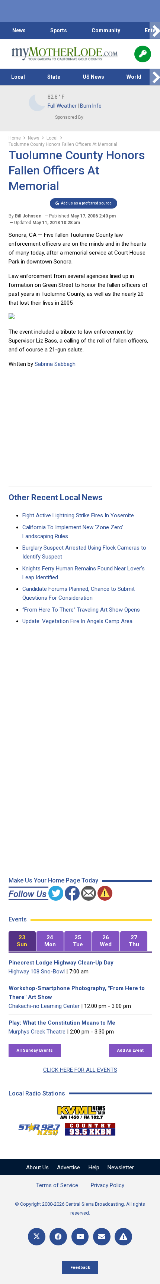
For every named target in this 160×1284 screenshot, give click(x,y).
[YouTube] (80, 1236)
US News (93, 77)
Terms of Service (57, 1185)
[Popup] (142, 54)
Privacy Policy (107, 1185)
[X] (36, 1236)
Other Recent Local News (56, 497)
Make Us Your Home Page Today (53, 880)
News (19, 30)
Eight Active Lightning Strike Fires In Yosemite (78, 515)
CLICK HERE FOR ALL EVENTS (80, 1070)
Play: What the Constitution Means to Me (62, 1022)
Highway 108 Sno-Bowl (37, 971)
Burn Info (91, 106)
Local (18, 77)
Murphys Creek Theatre (37, 1031)
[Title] (123, 1236)
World (134, 77)
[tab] (22, 941)
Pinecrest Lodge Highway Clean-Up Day (61, 962)
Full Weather (62, 106)
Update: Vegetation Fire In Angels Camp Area (77, 621)
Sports (58, 30)
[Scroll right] (155, 30)
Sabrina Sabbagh (55, 364)
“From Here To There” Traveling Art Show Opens (81, 609)
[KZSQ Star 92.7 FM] (36, 1127)
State (53, 77)
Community (106, 30)
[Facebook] (58, 1236)
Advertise (68, 1167)
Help (94, 1167)
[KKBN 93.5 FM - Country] (89, 1127)
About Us (37, 1167)
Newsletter (121, 1167)
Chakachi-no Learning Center (44, 1006)
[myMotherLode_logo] (64, 53)
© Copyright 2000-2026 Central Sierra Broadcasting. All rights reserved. (80, 1208)
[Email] (102, 1236)
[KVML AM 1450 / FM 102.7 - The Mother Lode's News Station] (81, 1110)
